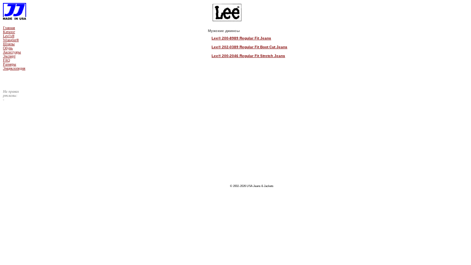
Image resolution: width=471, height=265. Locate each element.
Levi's (8, 36)
